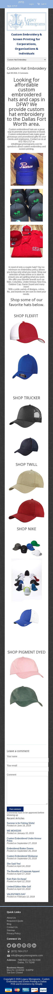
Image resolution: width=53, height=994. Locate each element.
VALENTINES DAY (16, 894)
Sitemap (11, 930)
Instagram (24, 945)
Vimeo (34, 945)
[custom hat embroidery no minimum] (26, 511)
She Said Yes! (14, 864)
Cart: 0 (43, 4)
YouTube (19, 945)
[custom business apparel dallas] (26, 447)
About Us (11, 918)
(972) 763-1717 (19, 951)
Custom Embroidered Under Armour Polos (24, 839)
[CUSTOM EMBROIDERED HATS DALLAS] (26, 333)
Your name (12, 756)
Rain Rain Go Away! (16, 879)
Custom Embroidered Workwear (22, 856)
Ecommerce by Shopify (31, 984)
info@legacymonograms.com (27, 955)
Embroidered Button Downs (20, 848)
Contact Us (12, 927)
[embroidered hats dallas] (26, 603)
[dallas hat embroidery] (26, 481)
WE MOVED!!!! (14, 831)
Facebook (14, 945)
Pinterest (29, 945)
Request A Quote (15, 921)
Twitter (9, 945)
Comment (11, 774)
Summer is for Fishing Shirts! (21, 823)
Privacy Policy (14, 933)
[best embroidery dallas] (26, 416)
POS (13, 984)
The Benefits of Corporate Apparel (23, 871)
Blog (9, 924)
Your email (12, 765)
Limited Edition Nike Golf (19, 886)
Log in (31, 4)
